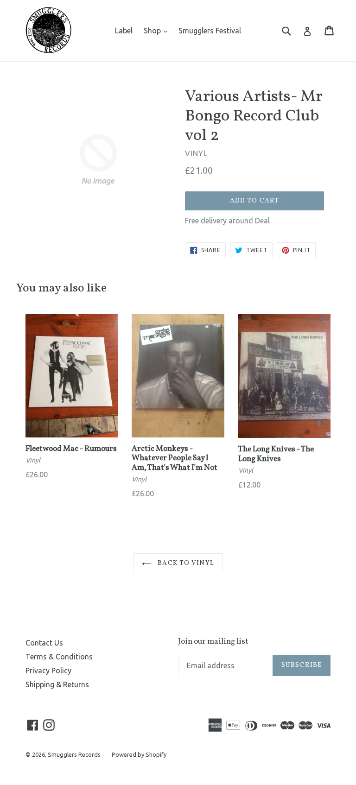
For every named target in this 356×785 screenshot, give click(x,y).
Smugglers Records (74, 754)
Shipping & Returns (57, 684)
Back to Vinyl (185, 563)
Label (124, 30)
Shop (158, 30)
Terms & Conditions (59, 656)
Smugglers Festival (209, 30)
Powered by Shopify (139, 754)
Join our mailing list (213, 641)
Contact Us (44, 643)
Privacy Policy (48, 670)
